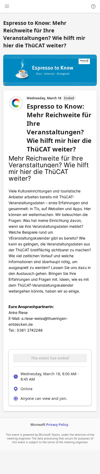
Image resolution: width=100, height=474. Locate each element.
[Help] (93, 6)
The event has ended (50, 358)
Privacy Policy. (57, 424)
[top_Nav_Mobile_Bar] (7, 6)
